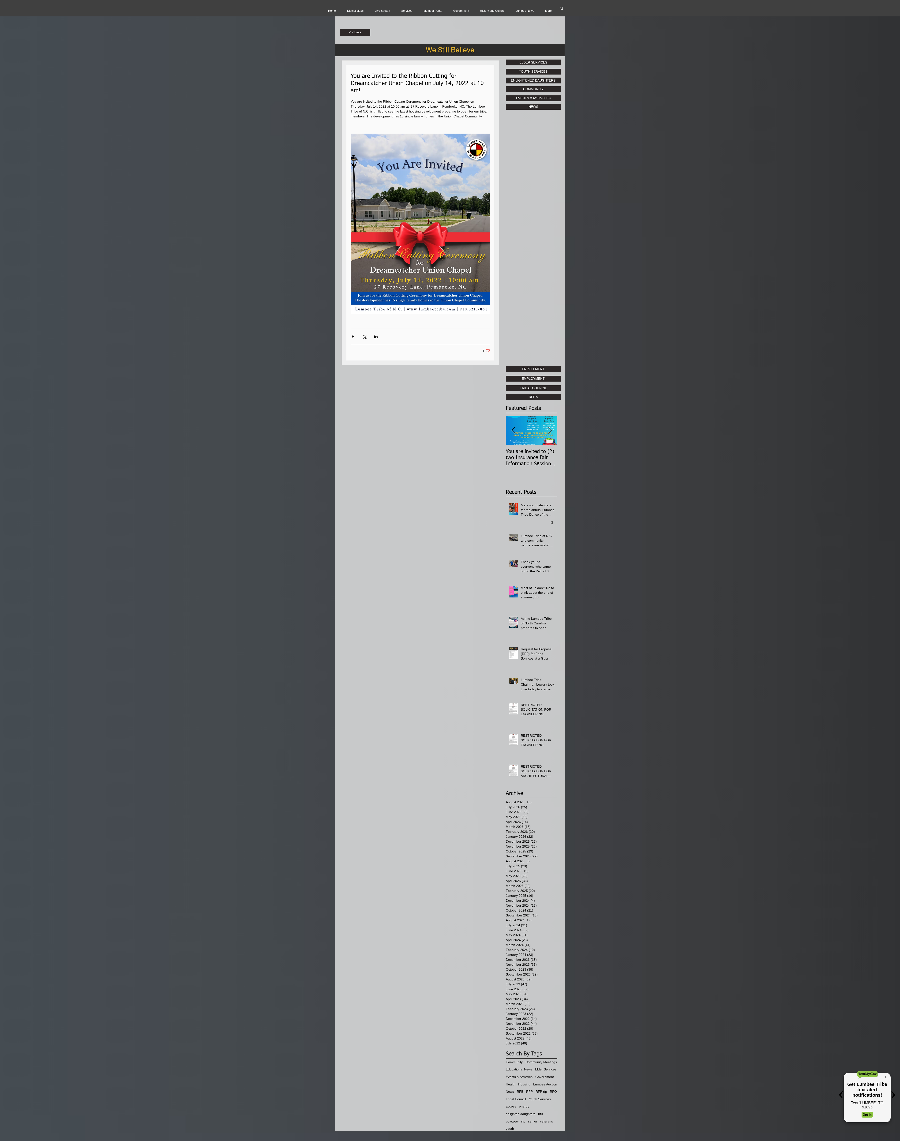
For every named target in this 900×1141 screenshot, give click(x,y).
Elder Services (545, 1069)
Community (514, 1062)
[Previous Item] (513, 430)
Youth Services (540, 1099)
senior (532, 1121)
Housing (524, 1084)
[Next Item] (550, 430)
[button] (382, 10)
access (511, 1106)
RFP (529, 1091)
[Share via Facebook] (353, 336)
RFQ (553, 1091)
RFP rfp (541, 1091)
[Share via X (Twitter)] (364, 336)
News (510, 1091)
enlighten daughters (520, 1114)
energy (524, 1106)
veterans (546, 1121)
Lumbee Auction (545, 1084)
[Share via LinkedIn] (376, 336)
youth (510, 1128)
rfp (523, 1121)
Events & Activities (519, 1077)
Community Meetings (541, 1062)
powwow (512, 1121)
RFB (520, 1091)
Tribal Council (516, 1099)
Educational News (519, 1069)
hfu (540, 1114)
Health (510, 1084)
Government (544, 1077)
